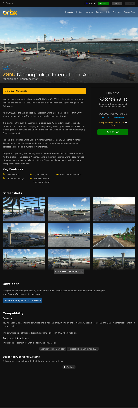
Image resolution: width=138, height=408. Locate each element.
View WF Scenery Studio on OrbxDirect (22, 300)
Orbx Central (22, 322)
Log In (117, 3)
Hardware (89, 12)
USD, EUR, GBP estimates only (113, 117)
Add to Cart (113, 132)
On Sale (78, 12)
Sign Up (130, 3)
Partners (99, 12)
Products (69, 12)
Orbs (108, 12)
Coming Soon (129, 12)
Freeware (117, 12)
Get (103, 3)
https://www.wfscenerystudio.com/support (22, 294)
